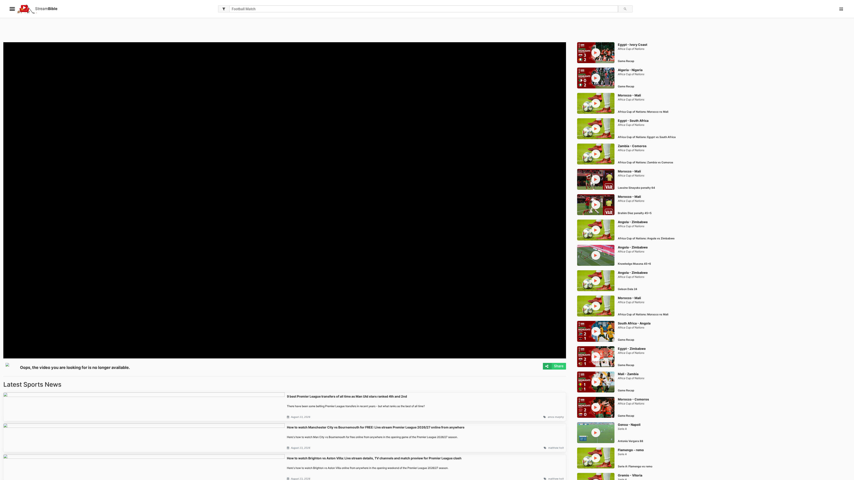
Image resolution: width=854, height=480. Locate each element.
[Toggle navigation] (12, 8)
